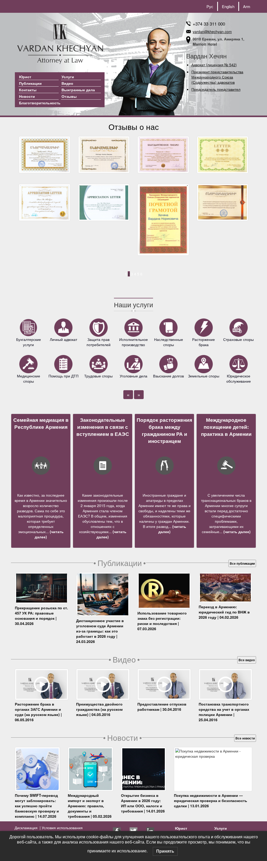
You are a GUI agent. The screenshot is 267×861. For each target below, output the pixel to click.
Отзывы (69, 96)
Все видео (247, 660)
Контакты (28, 89)
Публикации (30, 83)
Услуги (68, 76)
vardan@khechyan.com (212, 31)
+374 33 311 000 (209, 23)
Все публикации (242, 563)
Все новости (245, 738)
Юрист (25, 76)
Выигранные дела (78, 89)
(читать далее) (236, 531)
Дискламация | (28, 827)
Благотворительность (39, 102)
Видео (67, 83)
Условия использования (62, 827)
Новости (27, 96)
